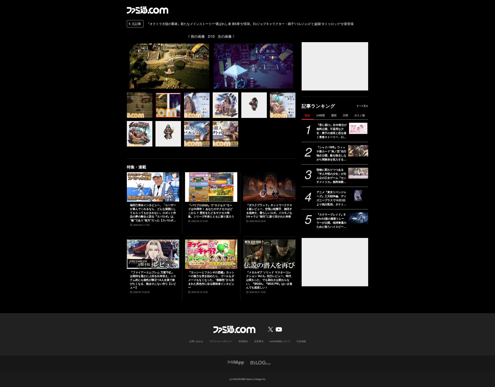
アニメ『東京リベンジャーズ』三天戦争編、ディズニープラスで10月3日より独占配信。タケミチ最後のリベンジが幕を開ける (331, 198)
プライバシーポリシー (220, 341)
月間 (345, 115)
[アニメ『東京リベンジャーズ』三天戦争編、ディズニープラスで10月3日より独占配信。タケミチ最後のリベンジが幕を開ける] (358, 195)
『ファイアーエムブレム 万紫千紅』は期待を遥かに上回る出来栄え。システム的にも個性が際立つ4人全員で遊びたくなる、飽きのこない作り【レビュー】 (153, 279)
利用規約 (243, 341)
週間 (333, 115)
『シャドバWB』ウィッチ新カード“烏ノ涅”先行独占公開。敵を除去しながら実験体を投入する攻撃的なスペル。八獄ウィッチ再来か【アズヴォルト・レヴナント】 (331, 153)
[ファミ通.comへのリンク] (147, 10)
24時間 (320, 115)
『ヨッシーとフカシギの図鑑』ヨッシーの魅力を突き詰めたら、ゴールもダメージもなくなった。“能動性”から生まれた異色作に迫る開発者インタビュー (211, 279)
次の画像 (225, 36)
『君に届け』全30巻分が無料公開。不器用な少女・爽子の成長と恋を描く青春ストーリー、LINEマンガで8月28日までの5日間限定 (332, 131)
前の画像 (198, 36)
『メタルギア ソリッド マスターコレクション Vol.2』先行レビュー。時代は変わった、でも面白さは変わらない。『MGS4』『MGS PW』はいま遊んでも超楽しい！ (269, 279)
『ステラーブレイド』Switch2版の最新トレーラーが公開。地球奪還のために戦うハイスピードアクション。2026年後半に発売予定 (331, 220)
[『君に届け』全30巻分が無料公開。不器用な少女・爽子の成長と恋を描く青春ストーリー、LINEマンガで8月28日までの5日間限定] (358, 128)
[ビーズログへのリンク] (260, 362)
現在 (307, 115)
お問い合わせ (196, 341)
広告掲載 (301, 341)
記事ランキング (318, 106)
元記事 (136, 23)
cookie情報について (280, 341)
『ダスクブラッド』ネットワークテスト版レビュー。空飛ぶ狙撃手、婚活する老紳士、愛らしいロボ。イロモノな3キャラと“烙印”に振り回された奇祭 (269, 210)
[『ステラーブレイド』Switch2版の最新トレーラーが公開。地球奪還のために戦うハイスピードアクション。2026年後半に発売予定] (358, 218)
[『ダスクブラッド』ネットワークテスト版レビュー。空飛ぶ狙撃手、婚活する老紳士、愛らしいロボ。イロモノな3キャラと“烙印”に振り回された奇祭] (269, 187)
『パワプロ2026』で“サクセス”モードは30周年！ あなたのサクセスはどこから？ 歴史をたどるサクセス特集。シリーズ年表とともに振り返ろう (211, 210)
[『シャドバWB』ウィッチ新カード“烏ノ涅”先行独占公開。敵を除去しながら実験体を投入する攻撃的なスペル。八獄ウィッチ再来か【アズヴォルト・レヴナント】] (358, 150)
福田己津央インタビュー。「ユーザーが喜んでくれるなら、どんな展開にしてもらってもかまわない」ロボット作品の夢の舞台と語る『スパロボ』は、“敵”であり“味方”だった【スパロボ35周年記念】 (153, 212)
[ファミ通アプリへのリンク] (235, 362)
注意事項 (258, 341)
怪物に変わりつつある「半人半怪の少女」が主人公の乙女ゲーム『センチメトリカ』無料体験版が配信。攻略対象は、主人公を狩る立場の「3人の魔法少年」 (331, 176)
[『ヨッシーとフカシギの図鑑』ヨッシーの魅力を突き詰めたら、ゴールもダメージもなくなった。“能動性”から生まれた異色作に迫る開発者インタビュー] (211, 254)
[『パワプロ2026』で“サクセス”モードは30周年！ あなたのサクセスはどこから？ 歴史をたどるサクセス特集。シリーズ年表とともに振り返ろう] (211, 187)
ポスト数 (359, 115)
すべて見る (362, 105)
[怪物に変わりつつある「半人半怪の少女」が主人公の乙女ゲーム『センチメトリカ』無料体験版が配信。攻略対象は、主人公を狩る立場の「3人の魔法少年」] (358, 173)
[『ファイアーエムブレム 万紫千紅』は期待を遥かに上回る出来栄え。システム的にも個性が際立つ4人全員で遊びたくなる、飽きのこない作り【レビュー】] (153, 254)
